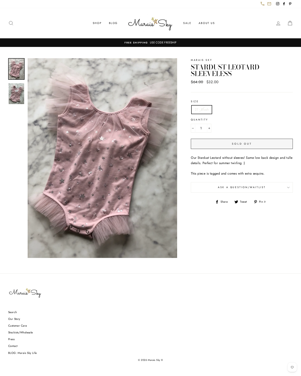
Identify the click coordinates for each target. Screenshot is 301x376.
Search (12, 312)
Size (195, 101)
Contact (13, 346)
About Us (207, 23)
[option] (150, 42)
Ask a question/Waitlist (255, 188)
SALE (187, 23)
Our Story (14, 319)
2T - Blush (202, 109)
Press (11, 339)
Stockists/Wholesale (20, 332)
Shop (97, 23)
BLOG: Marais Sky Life (22, 353)
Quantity (199, 120)
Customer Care (17, 326)
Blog (113, 23)
